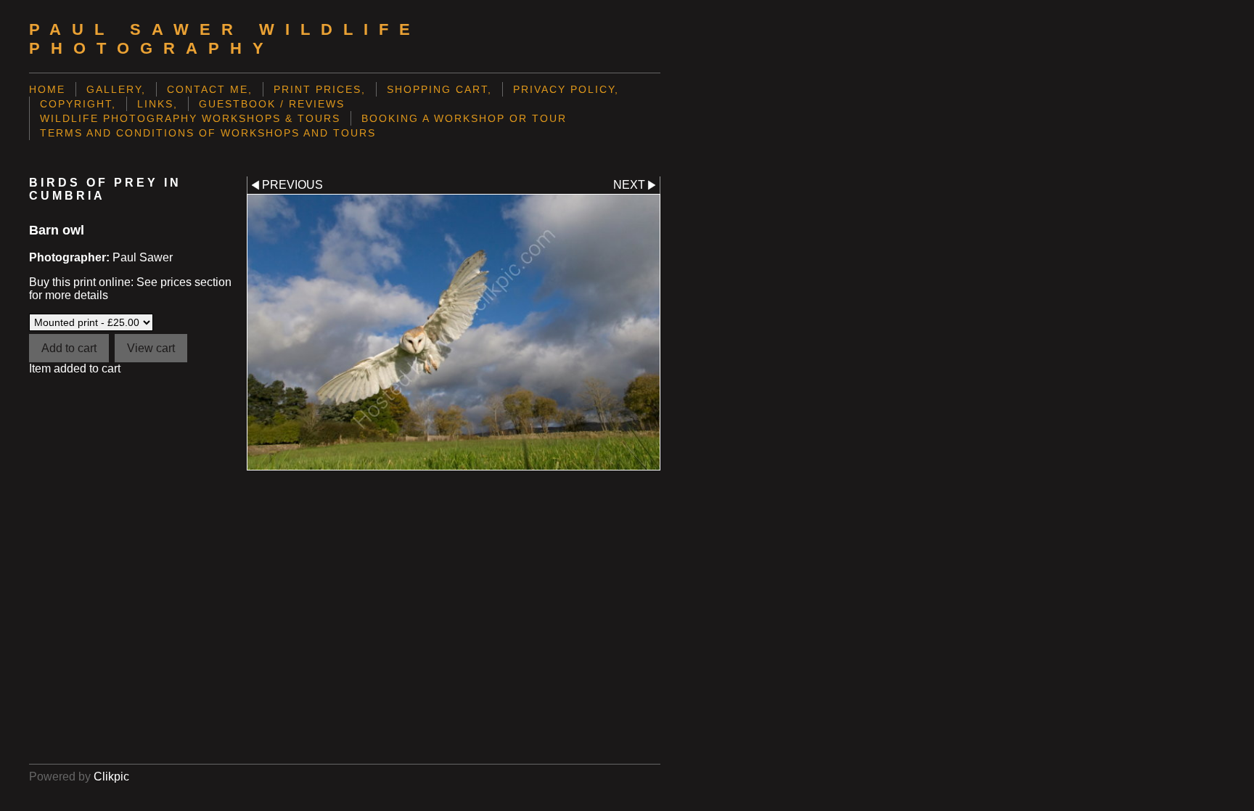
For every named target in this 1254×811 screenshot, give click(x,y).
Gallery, (116, 89)
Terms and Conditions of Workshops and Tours (208, 133)
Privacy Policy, (566, 89)
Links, (157, 104)
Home (47, 89)
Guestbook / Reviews (272, 104)
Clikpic (111, 776)
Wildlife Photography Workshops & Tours (190, 118)
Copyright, (78, 104)
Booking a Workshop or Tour (464, 118)
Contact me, (210, 89)
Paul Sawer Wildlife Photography (225, 38)
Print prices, (320, 89)
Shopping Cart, (439, 89)
